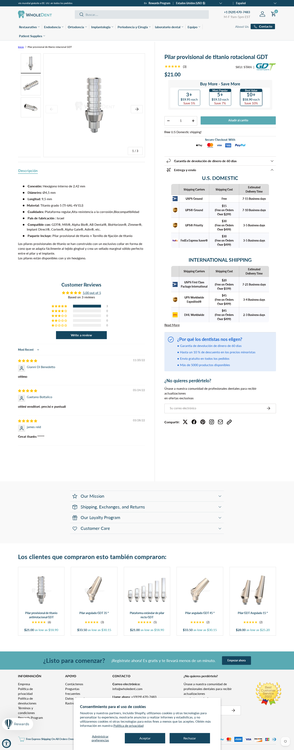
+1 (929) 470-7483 (237, 12)
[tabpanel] (81, 222)
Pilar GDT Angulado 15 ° (253, 613)
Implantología (100, 27)
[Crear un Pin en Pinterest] (202, 421)
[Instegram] (211, 421)
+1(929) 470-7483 (134, 697)
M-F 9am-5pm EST (237, 17)
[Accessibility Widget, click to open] (6, 743)
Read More (172, 325)
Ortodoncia (76, 27)
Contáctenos (74, 684)
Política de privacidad (128, 725)
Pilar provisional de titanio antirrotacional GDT (41, 615)
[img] (27, 361)
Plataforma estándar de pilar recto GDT (147, 615)
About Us (242, 26)
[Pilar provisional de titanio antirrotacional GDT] (41, 590)
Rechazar (189, 738)
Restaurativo (28, 27)
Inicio (21, 47)
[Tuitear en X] (185, 421)
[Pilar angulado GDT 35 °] (94, 590)
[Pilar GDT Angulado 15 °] (253, 590)
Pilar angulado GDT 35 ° (94, 613)
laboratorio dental (167, 27)
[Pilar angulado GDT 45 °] (200, 590)
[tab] (28, 171)
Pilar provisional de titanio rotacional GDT (50, 47)
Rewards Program (159, 3)
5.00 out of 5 (92, 293)
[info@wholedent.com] (220, 421)
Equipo (192, 27)
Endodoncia (52, 27)
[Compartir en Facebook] (194, 421)
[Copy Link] (229, 421)
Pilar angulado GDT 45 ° (200, 613)
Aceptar (145, 738)
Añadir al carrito (238, 120)
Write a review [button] (81, 335)
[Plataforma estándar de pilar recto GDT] (147, 590)
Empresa (24, 684)
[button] (60, 306)
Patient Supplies (30, 36)
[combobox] (142, 14)
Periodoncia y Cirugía (133, 27)
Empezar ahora (236, 660)
